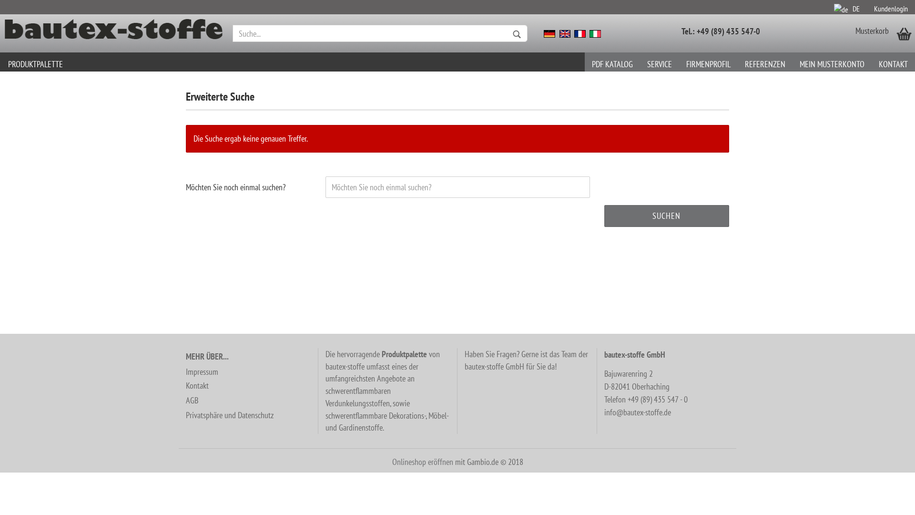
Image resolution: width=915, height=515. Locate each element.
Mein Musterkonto (832, 64)
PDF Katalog (612, 64)
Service (659, 64)
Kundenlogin (891, 8)
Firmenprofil (708, 64)
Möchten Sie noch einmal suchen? (235, 187)
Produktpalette (35, 64)
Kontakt (893, 64)
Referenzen (765, 64)
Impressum (202, 371)
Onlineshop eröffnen (422, 461)
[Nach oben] (888, 500)
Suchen (666, 215)
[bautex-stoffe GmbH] (114, 33)
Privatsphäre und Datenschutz (230, 415)
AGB (192, 400)
